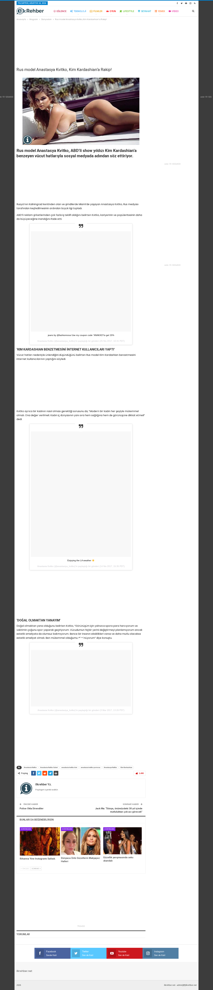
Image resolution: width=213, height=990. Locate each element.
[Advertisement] (106, 44)
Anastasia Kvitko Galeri (49, 767)
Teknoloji (80, 11)
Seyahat (146, 11)
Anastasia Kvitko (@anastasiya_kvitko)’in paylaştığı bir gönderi (68, 710)
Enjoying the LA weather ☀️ (80, 560)
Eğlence (61, 11)
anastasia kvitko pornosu (90, 767)
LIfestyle (128, 11)
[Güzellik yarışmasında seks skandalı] (122, 840)
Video (175, 11)
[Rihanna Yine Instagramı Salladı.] (40, 841)
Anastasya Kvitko (110, 767)
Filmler (97, 11)
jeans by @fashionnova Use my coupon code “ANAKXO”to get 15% (81, 335)
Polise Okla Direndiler (32, 808)
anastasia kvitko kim (69, 767)
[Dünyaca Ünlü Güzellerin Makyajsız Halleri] (80, 841)
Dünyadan (26, 829)
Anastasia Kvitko (30, 767)
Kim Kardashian (126, 767)
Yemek (161, 11)
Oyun (113, 11)
